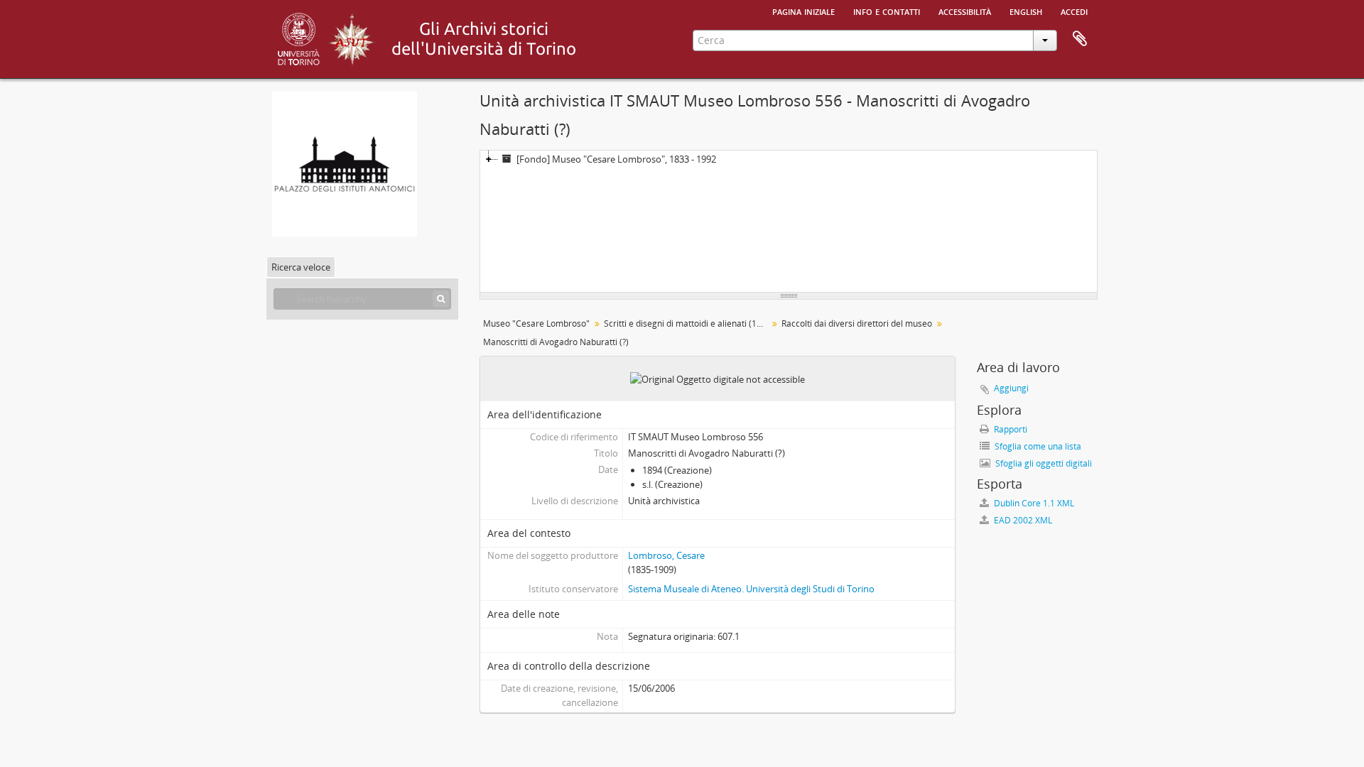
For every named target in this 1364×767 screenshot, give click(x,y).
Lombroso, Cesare (666, 555)
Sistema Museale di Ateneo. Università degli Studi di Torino (751, 588)
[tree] (788, 222)
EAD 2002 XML (1022, 520)
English (1026, 10)
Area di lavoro (1080, 39)
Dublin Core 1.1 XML (1033, 503)
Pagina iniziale (803, 10)
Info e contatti (886, 10)
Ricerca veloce (300, 267)
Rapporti (1009, 429)
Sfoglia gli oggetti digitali (1042, 463)
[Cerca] (441, 299)
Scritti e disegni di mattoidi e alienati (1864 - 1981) (687, 323)
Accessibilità (964, 10)
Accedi (1074, 10)
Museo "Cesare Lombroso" (536, 323)
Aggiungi (1011, 388)
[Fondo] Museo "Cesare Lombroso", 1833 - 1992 (616, 159)
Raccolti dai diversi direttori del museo (856, 323)
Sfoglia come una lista (1036, 446)
